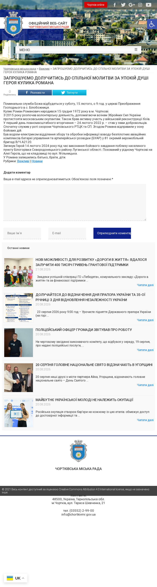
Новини (37, 161)
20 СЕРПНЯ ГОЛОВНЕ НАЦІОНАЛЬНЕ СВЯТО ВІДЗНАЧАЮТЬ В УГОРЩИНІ (94, 365)
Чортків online (95, 4)
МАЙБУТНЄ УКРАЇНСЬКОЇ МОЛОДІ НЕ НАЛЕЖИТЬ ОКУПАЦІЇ (84, 400)
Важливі (23, 161)
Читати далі (145, 285)
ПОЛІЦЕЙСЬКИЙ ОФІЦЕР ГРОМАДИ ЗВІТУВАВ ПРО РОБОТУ (84, 330)
